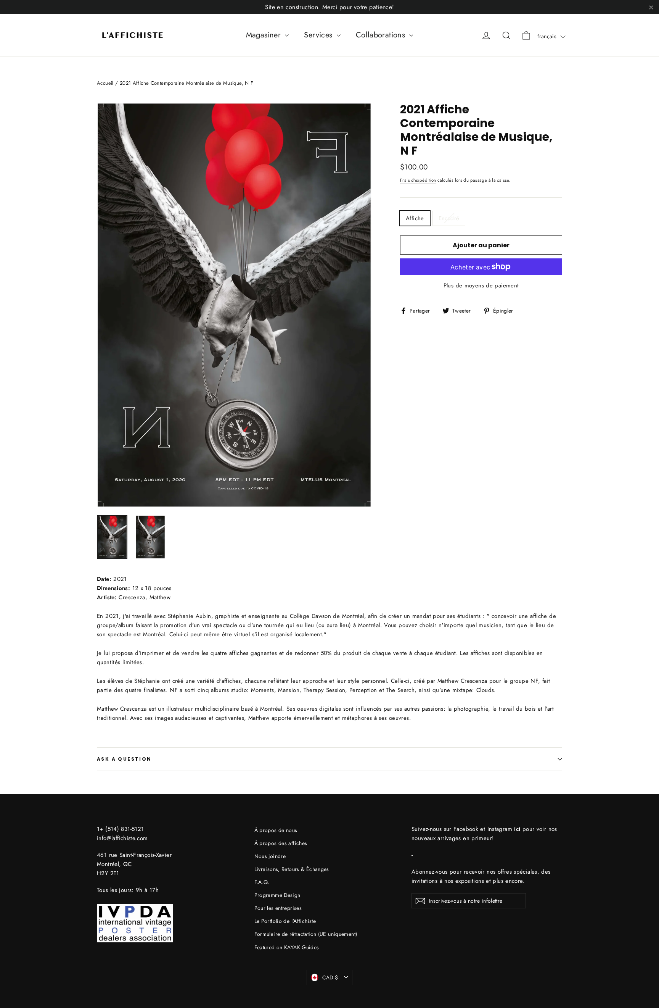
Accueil (105, 83)
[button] (551, 36)
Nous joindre (270, 856)
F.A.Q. (262, 882)
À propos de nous (275, 830)
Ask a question (124, 759)
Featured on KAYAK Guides (286, 947)
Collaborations (382, 34)
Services (319, 34)
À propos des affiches (280, 843)
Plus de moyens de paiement (481, 285)
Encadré (449, 218)
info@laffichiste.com (122, 838)
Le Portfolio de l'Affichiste (285, 921)
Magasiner (264, 34)
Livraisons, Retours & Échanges (291, 869)
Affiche (415, 218)
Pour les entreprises (278, 908)
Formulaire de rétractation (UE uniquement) (305, 934)
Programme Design (277, 895)
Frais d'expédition (418, 180)
